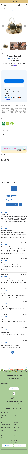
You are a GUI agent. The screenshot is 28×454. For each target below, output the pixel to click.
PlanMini (15, 419)
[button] (5, 46)
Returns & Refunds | (18, 453)
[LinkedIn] (20, 408)
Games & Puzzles (4, 422)
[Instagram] (11, 408)
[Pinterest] (16, 408)
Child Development (5, 432)
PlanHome (16, 417)
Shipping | (24, 453)
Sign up (14, 389)
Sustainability (16, 434)
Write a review (12, 204)
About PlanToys (17, 430)
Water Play (16, 424)
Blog (2, 434)
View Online (7, 445)
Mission (15, 432)
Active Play (3, 415)
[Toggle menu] (1, 5)
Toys (2, 430)
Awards (15, 437)
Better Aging (3, 419)
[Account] (22, 4)
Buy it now (14, 85)
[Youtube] (9, 408)
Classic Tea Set (4, 10)
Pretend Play (7, 8)
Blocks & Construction (5, 421)
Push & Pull (16, 422)
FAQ (2, 436)
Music (15, 415)
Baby (2, 417)
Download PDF (19, 445)
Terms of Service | (11, 453)
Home (2, 8)
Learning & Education (5, 424)
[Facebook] (7, 408)
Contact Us (3, 437)
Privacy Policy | (5, 453)
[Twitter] (18, 408)
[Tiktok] (13, 408)
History (15, 436)
